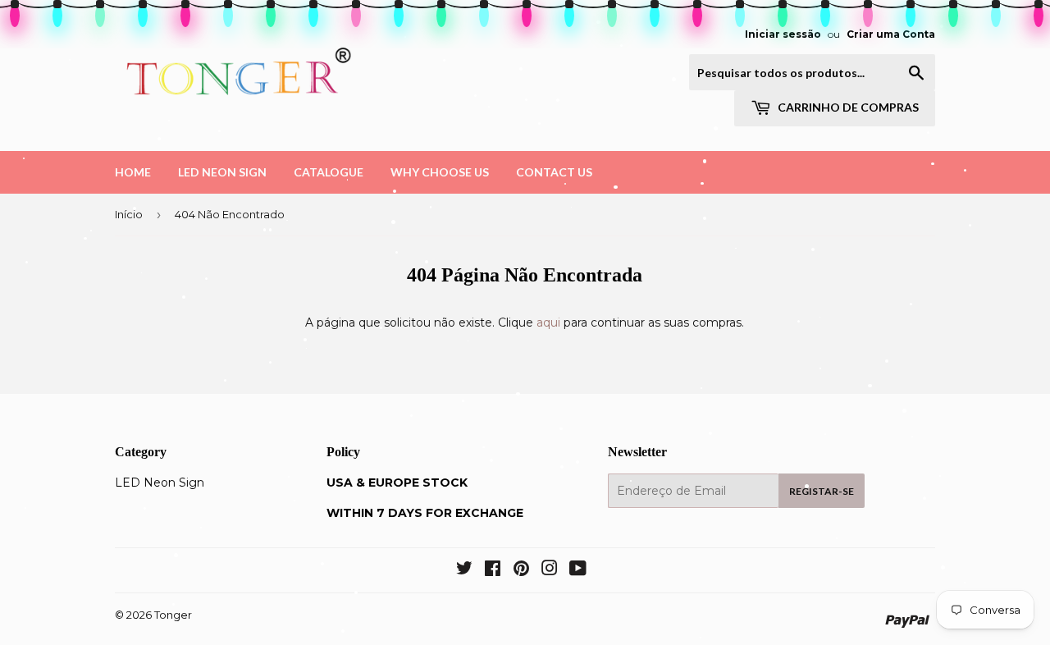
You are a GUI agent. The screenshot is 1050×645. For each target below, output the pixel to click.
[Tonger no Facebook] (492, 570)
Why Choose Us (439, 172)
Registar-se (821, 491)
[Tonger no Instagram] (549, 570)
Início (129, 214)
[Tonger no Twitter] (464, 570)
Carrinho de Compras (847, 107)
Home (133, 172)
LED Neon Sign (222, 172)
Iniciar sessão (783, 34)
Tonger (173, 614)
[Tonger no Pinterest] (521, 570)
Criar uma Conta (891, 34)
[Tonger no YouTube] (578, 570)
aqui (548, 322)
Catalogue (328, 172)
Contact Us (554, 172)
